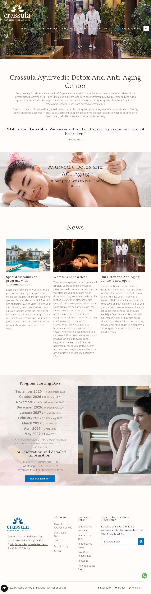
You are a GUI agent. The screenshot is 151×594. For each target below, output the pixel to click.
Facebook (105, 587)
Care (96, 29)
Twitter (121, 587)
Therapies (83, 29)
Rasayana (83, 560)
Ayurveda (51, 29)
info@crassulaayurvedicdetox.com (29, 544)
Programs (67, 29)
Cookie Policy (61, 546)
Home (24, 29)
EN (146, 29)
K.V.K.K (57, 541)
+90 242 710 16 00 (131, 28)
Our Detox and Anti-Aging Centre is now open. (120, 278)
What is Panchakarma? (70, 277)
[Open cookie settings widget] (4, 588)
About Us (37, 29)
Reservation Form (40, 478)
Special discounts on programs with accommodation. (22, 280)
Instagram (136, 587)
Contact (108, 29)
